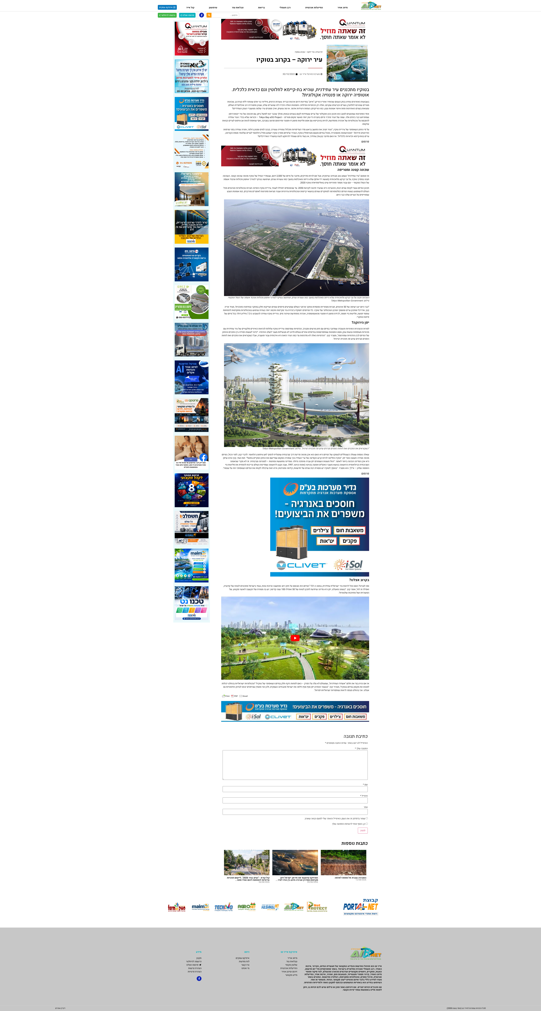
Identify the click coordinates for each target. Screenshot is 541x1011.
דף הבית (319, 52)
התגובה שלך (361, 748)
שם (365, 784)
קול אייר (190, 7)
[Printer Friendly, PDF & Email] (235, 696)
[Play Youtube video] (295, 638)
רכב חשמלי (285, 7)
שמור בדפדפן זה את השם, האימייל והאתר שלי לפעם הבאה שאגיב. (334, 818)
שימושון (213, 7)
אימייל (364, 796)
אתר (366, 807)
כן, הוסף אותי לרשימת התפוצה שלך (349, 824)
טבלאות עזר (237, 7)
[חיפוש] (209, 15)
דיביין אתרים (60, 1008)
